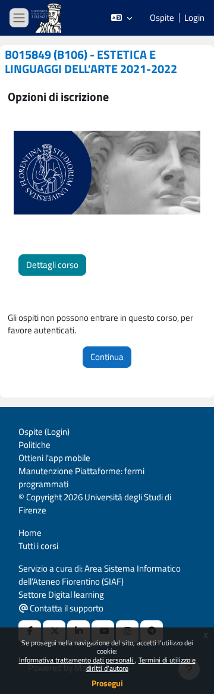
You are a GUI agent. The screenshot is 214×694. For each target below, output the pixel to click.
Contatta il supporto (65, 608)
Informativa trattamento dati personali (77, 659)
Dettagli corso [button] (52, 265)
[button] (121, 17)
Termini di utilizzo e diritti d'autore (141, 664)
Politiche (34, 445)
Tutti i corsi (38, 546)
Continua (107, 357)
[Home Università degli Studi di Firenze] (48, 18)
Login (194, 17)
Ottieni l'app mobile (54, 458)
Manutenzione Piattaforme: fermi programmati (81, 477)
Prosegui (107, 683)
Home (30, 533)
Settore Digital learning (61, 594)
